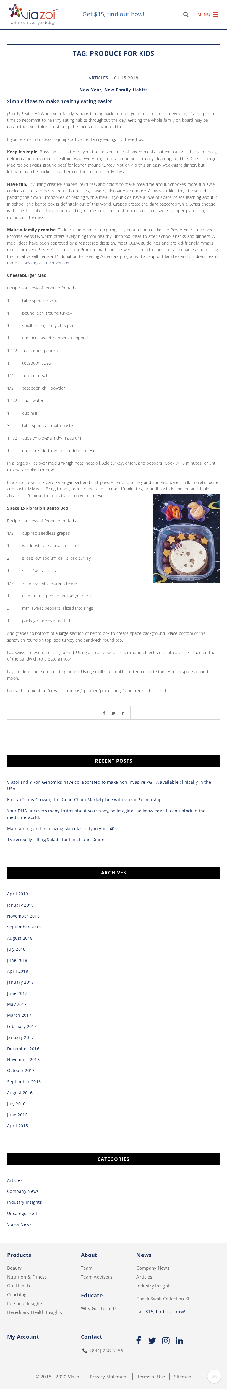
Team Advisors (96, 1277)
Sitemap (182, 1377)
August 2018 (20, 938)
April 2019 (17, 894)
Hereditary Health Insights (34, 1312)
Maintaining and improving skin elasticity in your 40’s (62, 828)
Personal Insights (25, 1303)
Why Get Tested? (98, 1308)
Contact (91, 1336)
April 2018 (17, 971)
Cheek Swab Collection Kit (163, 1299)
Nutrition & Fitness (27, 1277)
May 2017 (17, 1004)
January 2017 (20, 1037)
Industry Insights (24, 1202)
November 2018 (23, 916)
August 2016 (20, 1092)
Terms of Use (151, 1377)
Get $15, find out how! (113, 14)
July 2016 (16, 1104)
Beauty (14, 1268)
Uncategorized (22, 1213)
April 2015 (17, 1125)
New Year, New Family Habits (114, 89)
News (143, 1254)
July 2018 (16, 949)
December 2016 (23, 1048)
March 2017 (19, 1015)
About (89, 1254)
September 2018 (24, 927)
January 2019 (20, 905)
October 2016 (21, 1070)
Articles (98, 78)
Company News (23, 1191)
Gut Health (18, 1286)
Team (87, 1268)
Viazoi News (19, 1224)
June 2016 (17, 1115)
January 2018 (20, 982)
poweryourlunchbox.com (46, 263)
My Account (23, 1336)
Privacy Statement (109, 1377)
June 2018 (17, 960)
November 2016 (23, 1059)
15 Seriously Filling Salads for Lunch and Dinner (56, 839)
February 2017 (22, 1026)
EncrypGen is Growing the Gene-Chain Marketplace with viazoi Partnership (84, 799)
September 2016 (24, 1081)
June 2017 (17, 993)
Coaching (16, 1294)
